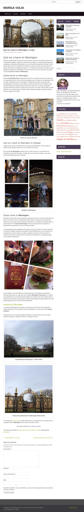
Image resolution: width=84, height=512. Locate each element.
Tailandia (76, 134)
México (72, 130)
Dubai (69, 117)
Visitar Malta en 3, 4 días (11, 437)
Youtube (15, 14)
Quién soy (8, 14)
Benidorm (59, 116)
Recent (68, 21)
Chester (74, 115)
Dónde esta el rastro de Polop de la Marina (72, 58)
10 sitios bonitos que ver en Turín (43, 437)
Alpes (58, 113)
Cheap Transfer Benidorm (64, 151)
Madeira (59, 130)
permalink (6, 432)
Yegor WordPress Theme (11, 509)
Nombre (6, 468)
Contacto (23, 14)
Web (4, 480)
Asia (75, 114)
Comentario (7, 449)
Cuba (58, 117)
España (60, 120)
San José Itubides (61, 134)
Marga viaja (13, 7)
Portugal (69, 132)
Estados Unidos (71, 120)
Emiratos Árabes (76, 117)
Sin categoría (69, 134)
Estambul (59, 123)
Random (76, 21)
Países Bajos (62, 132)
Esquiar (64, 120)
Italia (61, 128)
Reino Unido (26, 430)
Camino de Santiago (67, 115)
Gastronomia (61, 126)
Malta (62, 130)
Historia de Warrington (13, 304)
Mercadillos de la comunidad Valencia (71, 42)
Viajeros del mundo (74, 136)
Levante (73, 128)
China (77, 115)
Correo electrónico (9, 474)
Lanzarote (68, 128)
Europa (20, 430)
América (61, 114)
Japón (64, 128)
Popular (60, 21)
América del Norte (69, 113)
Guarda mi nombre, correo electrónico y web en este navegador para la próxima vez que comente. (28, 488)
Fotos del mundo (74, 123)
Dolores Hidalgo (64, 117)
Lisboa (77, 128)
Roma (74, 132)
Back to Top (73, 507)
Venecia (66, 136)
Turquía (61, 136)
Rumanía (77, 132)
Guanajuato (69, 126)
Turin (58, 136)
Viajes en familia (36, 430)
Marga (20, 52)
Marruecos (67, 130)
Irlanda (58, 128)
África (75, 139)
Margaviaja (15, 420)
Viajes (30, 14)
